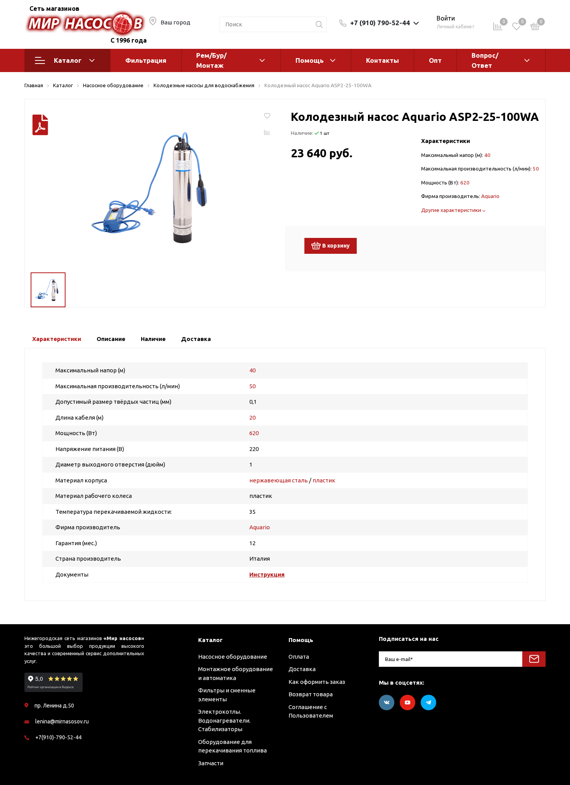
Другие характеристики (451, 210)
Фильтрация (145, 60)
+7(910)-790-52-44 (58, 737)
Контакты (382, 60)
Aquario (490, 196)
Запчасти (210, 763)
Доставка (302, 669)
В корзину (336, 246)
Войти (446, 18)
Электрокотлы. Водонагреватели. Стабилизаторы (224, 720)
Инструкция (267, 574)
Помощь (309, 60)
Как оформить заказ (316, 681)
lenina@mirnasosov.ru (62, 721)
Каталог (67, 60)
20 (252, 417)
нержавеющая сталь (278, 480)
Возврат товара (310, 694)
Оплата (298, 656)
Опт (435, 60)
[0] (535, 27)
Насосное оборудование (232, 656)
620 (465, 182)
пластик (324, 480)
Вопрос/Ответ (485, 60)
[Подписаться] (534, 659)
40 (487, 155)
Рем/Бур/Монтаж (211, 60)
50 (536, 168)
